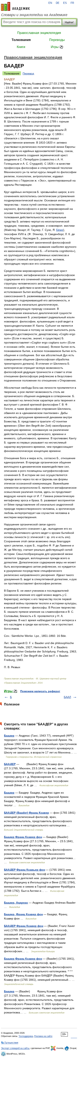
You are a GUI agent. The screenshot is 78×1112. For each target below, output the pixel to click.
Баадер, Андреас (16, 902)
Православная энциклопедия (39, 33)
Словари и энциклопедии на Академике (34, 15)
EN (50, 3)
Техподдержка (26, 1036)
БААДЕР (10, 764)
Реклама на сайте (43, 1036)
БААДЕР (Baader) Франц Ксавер (26, 812)
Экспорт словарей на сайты (15, 1048)
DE (57, 3)
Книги (21, 47)
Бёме (59, 229)
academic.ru (15, 6)
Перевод (28, 73)
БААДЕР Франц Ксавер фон (23, 926)
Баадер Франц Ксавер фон (23, 837)
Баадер (9, 735)
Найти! (69, 22)
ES (65, 3)
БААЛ (67, 697)
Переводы (57, 40)
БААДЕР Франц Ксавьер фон (24, 869)
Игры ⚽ (57, 47)
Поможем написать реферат (40, 691)
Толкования (21, 40)
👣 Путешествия (9, 1042)
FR (72, 3)
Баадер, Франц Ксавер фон (23, 914)
